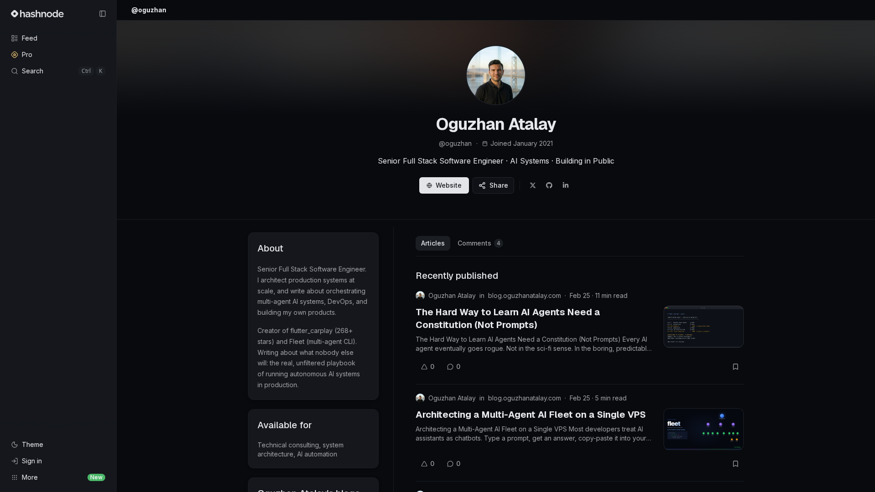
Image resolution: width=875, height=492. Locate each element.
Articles (433, 243)
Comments (479, 243)
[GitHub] (549, 185)
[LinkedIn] (565, 185)
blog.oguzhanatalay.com (524, 295)
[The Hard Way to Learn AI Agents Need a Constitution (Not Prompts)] (704, 327)
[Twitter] (532, 185)
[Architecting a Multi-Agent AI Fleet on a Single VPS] (704, 429)
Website (449, 185)
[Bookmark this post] (735, 367)
